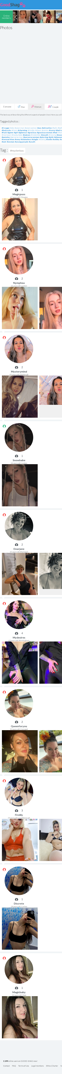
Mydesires (19, 637)
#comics (45, 130)
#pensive (6, 137)
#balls (54, 128)
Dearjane (19, 548)
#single (35, 139)
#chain (14, 130)
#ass (39, 128)
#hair (55, 132)
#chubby (31, 130)
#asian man (19, 128)
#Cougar (6, 128)
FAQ (14, 1066)
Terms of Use (23, 1066)
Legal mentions (37, 1066)
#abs (12, 128)
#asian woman (31, 128)
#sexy (17, 139)
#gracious (32, 132)
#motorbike (36, 135)
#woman (10, 142)
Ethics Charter (52, 1066)
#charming (22, 130)
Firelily (19, 814)
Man (22, 107)
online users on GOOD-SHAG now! (20, 1061)
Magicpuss (19, 194)
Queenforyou (19, 726)
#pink (51, 137)
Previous (16, 16)
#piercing (44, 137)
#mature (26, 135)
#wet (4, 142)
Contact (6, 1066)
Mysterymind (19, 371)
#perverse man (16, 137)
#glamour (23, 132)
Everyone (7, 106)
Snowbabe (19, 460)
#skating (42, 139)
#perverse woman (31, 137)
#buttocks (6, 130)
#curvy (52, 130)
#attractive (47, 128)
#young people (21, 142)
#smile (49, 139)
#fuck (4, 132)
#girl (16, 132)
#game (10, 132)
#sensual (6, 139)
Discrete (19, 903)
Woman (37, 107)
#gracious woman (44, 132)
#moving (52, 135)
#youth (32, 142)
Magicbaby (19, 992)
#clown (38, 130)
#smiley (56, 139)
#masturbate (17, 135)
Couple (55, 107)
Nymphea (19, 282)
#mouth (44, 135)
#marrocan (6, 135)
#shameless (26, 139)
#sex (12, 139)
